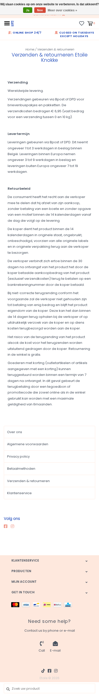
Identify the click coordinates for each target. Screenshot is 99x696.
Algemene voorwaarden (27, 444)
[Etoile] (12, 23)
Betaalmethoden (21, 468)
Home (29, 49)
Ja (27, 10)
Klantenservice (19, 493)
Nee (40, 10)
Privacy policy (18, 456)
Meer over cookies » (62, 10)
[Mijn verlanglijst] (81, 23)
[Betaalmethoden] (16, 604)
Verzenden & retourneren (55, 49)
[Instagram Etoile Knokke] (14, 526)
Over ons (14, 432)
